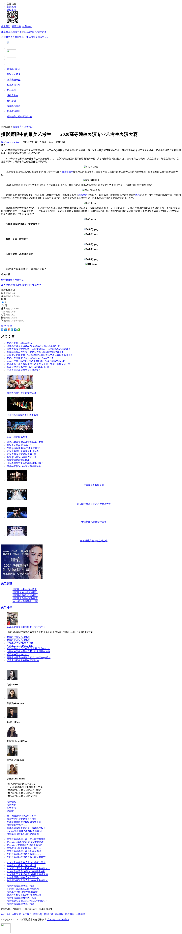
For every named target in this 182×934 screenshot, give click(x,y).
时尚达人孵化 (13, 74)
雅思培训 (11, 101)
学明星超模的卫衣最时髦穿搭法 (23, 660)
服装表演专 (67, 172)
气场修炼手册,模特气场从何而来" (23, 448)
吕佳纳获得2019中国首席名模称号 (24, 466)
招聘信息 (37, 914)
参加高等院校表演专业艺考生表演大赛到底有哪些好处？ (35, 352)
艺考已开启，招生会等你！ (20, 343)
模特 (137, 195)
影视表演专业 (13, 85)
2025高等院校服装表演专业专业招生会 (26, 627)
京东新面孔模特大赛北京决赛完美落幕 (26, 839)
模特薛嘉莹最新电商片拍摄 (20, 886)
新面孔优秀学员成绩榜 (18, 637)
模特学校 (83, 195)
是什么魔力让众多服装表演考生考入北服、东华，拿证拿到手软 (39, 364)
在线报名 (5, 914)
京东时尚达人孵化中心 (12, 37)
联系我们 (16, 26)
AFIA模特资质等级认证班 (25, 601)
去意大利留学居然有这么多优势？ (24, 370)
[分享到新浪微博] (9, 329)
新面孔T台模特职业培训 (25, 589)
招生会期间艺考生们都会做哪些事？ (25, 463)
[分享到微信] (18, 329)
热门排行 (6, 607)
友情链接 (80, 914)
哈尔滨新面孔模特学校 (34, 32)
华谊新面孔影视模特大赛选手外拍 (24, 854)
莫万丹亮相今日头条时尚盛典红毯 (24, 895)
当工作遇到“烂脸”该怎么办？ (21, 816)
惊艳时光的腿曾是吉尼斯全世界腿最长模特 (28, 651)
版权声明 (69, 914)
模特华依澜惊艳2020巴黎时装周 (23, 834)
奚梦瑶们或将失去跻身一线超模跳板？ (26, 828)
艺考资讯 (11, 808)
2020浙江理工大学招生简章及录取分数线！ (28, 868)
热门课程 (6, 583)
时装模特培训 (13, 69)
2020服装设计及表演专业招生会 (23, 451)
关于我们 (5, 26)
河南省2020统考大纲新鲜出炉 (21, 865)
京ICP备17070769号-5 (58, 919)
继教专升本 (12, 95)
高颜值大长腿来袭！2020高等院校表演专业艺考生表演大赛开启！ (40, 355)
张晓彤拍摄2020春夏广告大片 (21, 457)
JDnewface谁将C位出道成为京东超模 (25, 842)
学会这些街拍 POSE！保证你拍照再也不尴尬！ (30, 367)
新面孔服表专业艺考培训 (25, 592)
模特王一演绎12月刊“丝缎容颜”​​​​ (22, 892)
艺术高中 (11, 90)
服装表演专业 (13, 79)
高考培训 (28, 126)
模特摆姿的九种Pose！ (18, 654)
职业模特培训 (13, 111)
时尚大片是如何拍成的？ (19, 445)
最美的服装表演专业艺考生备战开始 (25, 442)
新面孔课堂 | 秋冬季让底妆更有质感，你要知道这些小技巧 (36, 361)
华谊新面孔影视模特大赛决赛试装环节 (26, 857)
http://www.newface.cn (11, 142)
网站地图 (59, 914)
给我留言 (16, 914)
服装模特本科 (13, 106)
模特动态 (11, 802)
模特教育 (17, 126)
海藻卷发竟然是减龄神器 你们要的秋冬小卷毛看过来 (33, 346)
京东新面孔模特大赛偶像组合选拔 (24, 851)
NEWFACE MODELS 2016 (20, 646)
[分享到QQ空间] (5, 329)
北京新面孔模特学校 (11, 32)
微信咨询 (11, 9)
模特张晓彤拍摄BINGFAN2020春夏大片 (27, 900)
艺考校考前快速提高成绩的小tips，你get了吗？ (30, 358)
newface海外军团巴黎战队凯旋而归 (24, 831)
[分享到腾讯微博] (12, 329)
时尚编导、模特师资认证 (19, 116)
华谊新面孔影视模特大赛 (93, 522)
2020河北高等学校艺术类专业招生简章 (26, 862)
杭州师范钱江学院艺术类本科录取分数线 (27, 880)
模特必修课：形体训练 (12, 279)
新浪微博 (11, 6)
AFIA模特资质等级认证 (37, 37)
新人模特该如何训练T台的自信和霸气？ (21, 285)
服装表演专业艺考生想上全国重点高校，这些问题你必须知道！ (39, 349)
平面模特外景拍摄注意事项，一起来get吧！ (28, 657)
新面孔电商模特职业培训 (25, 595)
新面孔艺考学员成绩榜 (18, 640)
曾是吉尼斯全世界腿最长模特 (21, 819)
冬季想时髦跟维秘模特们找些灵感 (24, 822)
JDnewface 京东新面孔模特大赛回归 (25, 845)
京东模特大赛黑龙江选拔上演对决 (24, 848)
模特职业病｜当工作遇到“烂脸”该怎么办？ (28, 648)
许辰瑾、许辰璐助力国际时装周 (23, 889)
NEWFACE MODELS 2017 (20, 643)
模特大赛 (11, 805)
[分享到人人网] (15, 329)
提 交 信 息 (6, 326)
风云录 (10, 811)
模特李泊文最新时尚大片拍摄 (21, 898)
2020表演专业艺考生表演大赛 (21, 454)
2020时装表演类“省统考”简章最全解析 (26, 871)
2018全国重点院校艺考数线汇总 (23, 877)
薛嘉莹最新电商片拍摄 (18, 460)
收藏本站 (27, 26)
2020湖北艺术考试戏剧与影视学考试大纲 (27, 874)
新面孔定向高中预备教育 (25, 598)
